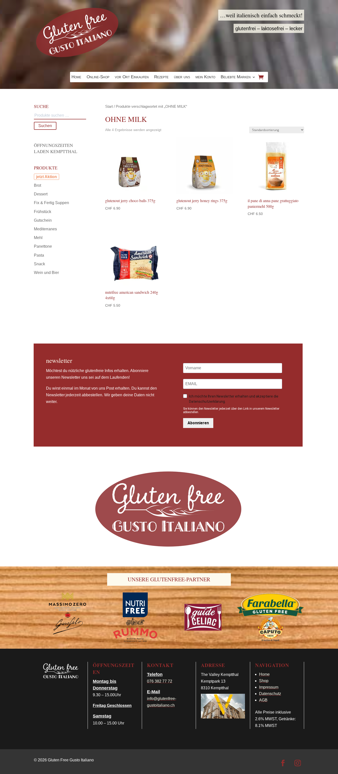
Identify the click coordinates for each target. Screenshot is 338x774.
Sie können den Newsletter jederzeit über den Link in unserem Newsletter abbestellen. (231, 410)
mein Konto (205, 77)
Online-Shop (98, 77)
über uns (182, 77)
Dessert (41, 194)
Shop (263, 681)
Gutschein (43, 220)
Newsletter (59, 360)
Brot (37, 185)
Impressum (268, 687)
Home (76, 77)
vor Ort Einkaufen (132, 77)
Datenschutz (270, 694)
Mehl (38, 238)
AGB (263, 700)
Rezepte (161, 77)
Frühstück (42, 212)
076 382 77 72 (159, 681)
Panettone (43, 246)
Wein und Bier (46, 272)
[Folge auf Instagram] (297, 763)
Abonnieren (198, 423)
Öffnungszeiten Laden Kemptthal (55, 148)
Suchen (45, 126)
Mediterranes (45, 229)
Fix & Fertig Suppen (51, 203)
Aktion (51, 177)
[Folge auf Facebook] (282, 763)
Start (109, 106)
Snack (39, 264)
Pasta (39, 255)
